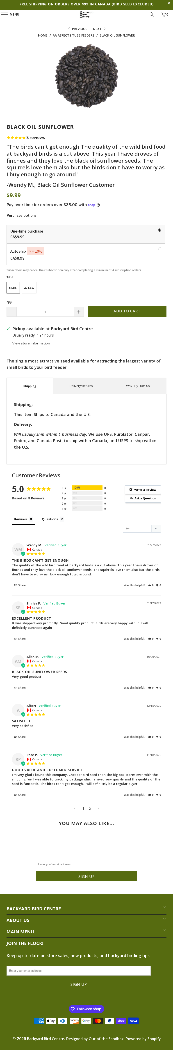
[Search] (152, 14)
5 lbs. (13, 288)
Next (97, 29)
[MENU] (2, 14)
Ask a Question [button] (145, 498)
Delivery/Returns (81, 386)
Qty (9, 302)
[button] (151, 585)
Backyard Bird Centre (45, 1038)
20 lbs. (29, 288)
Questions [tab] (50, 519)
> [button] (99, 808)
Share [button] (22, 585)
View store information (31, 343)
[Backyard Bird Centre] (86, 14)
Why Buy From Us (138, 386)
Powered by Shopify (143, 1038)
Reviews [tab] (20, 519)
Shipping (29, 386)
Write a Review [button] (145, 490)
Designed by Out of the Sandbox (95, 1038)
